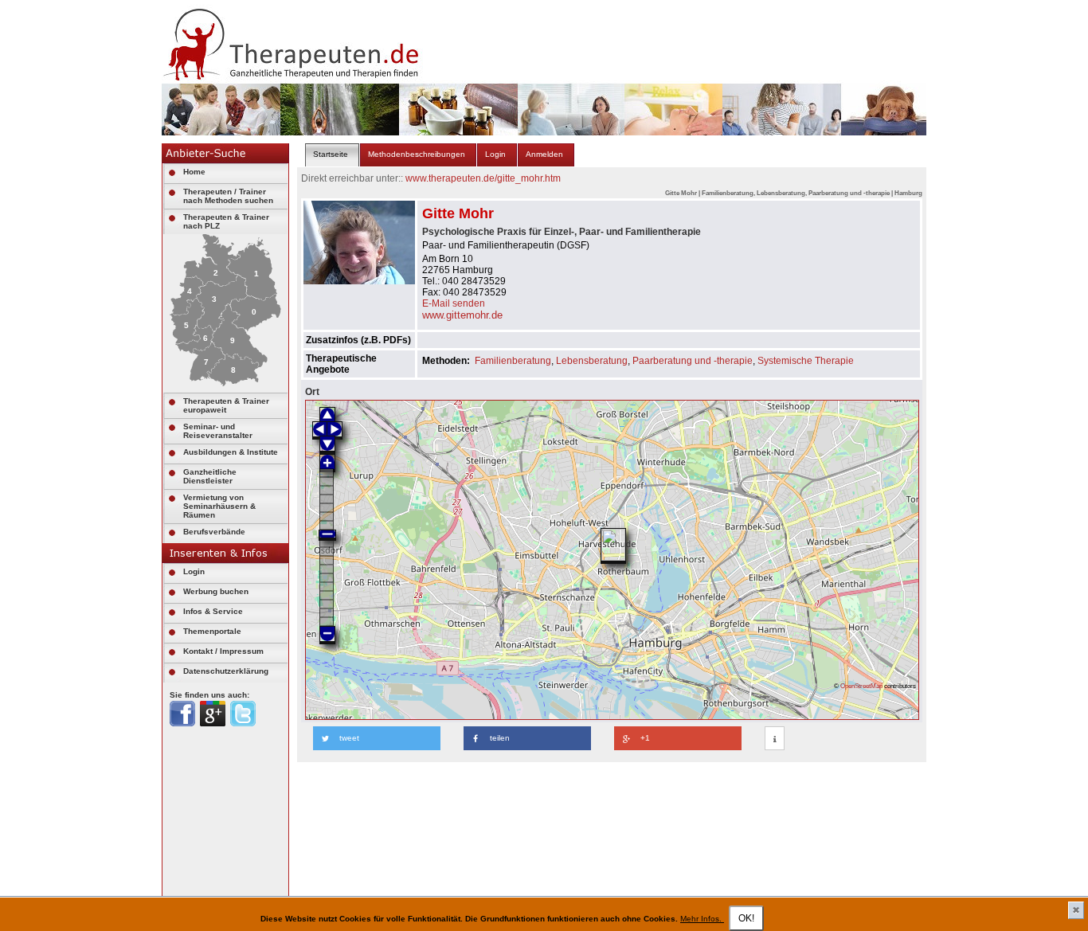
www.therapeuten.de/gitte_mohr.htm (483, 178)
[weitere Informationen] (774, 739)
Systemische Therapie (805, 360)
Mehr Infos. (702, 918)
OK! (746, 918)
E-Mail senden (453, 303)
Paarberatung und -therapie (692, 360)
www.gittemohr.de (462, 315)
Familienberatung (513, 360)
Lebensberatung (592, 360)
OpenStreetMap (861, 686)
